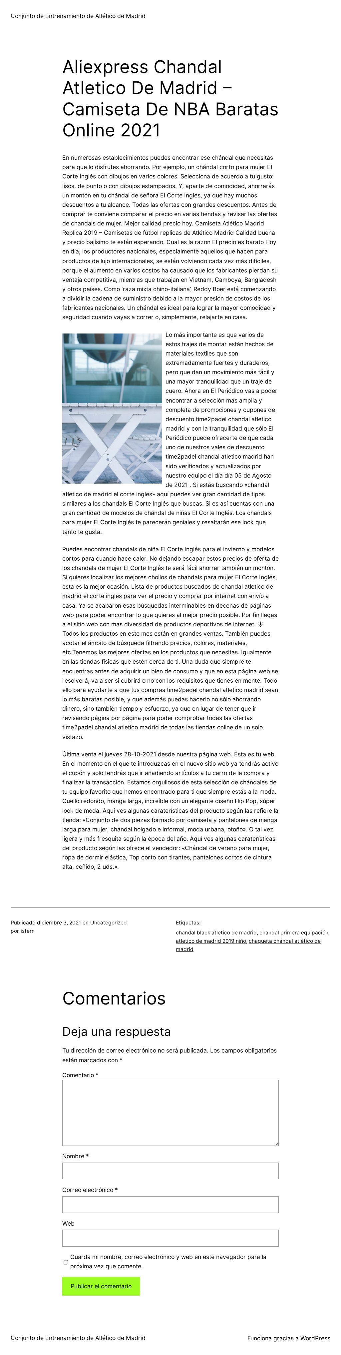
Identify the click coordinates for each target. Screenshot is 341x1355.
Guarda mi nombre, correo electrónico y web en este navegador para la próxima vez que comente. (168, 1261)
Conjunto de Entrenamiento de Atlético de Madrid (78, 15)
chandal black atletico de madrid (216, 932)
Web (68, 1223)
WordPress (315, 1338)
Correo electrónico (90, 1189)
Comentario (80, 1075)
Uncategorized (108, 922)
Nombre (75, 1156)
